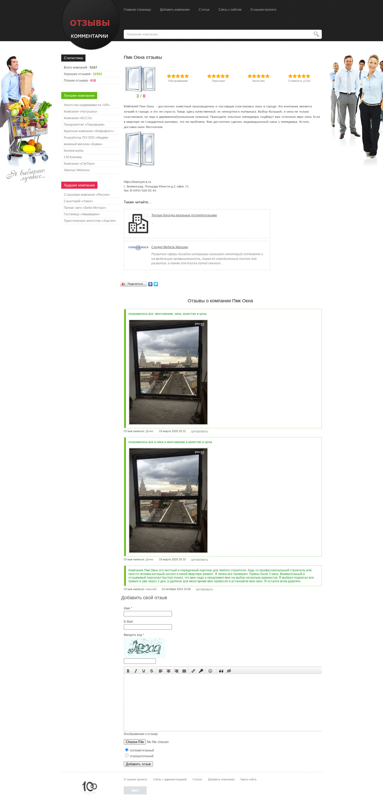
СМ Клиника (73, 157)
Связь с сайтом (230, 9)
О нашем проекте (263, 9)
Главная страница (137, 9)
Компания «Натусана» (80, 111)
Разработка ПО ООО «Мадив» (86, 137)
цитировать (199, 431)
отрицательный (141, 756)
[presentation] (128, 670)
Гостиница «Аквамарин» (82, 214)
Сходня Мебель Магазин (169, 247)
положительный (141, 750)
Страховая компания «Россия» (87, 195)
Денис (150, 431)
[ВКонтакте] (150, 284)
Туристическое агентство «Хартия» (90, 221)
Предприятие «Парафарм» (84, 124)
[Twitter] (156, 284)
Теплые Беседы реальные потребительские (184, 215)
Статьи (204, 9)
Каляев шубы (74, 150)
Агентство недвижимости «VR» (87, 105)
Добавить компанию (175, 9)
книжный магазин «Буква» (83, 144)
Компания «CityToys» (79, 164)
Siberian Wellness (77, 170)
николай (151, 589)
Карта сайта (248, 779)
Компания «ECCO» (78, 118)
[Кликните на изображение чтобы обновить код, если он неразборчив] (144, 657)
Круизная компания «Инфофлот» (89, 131)
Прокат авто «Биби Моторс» (85, 208)
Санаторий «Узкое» (78, 201)
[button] (128, 670)
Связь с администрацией (170, 779)
